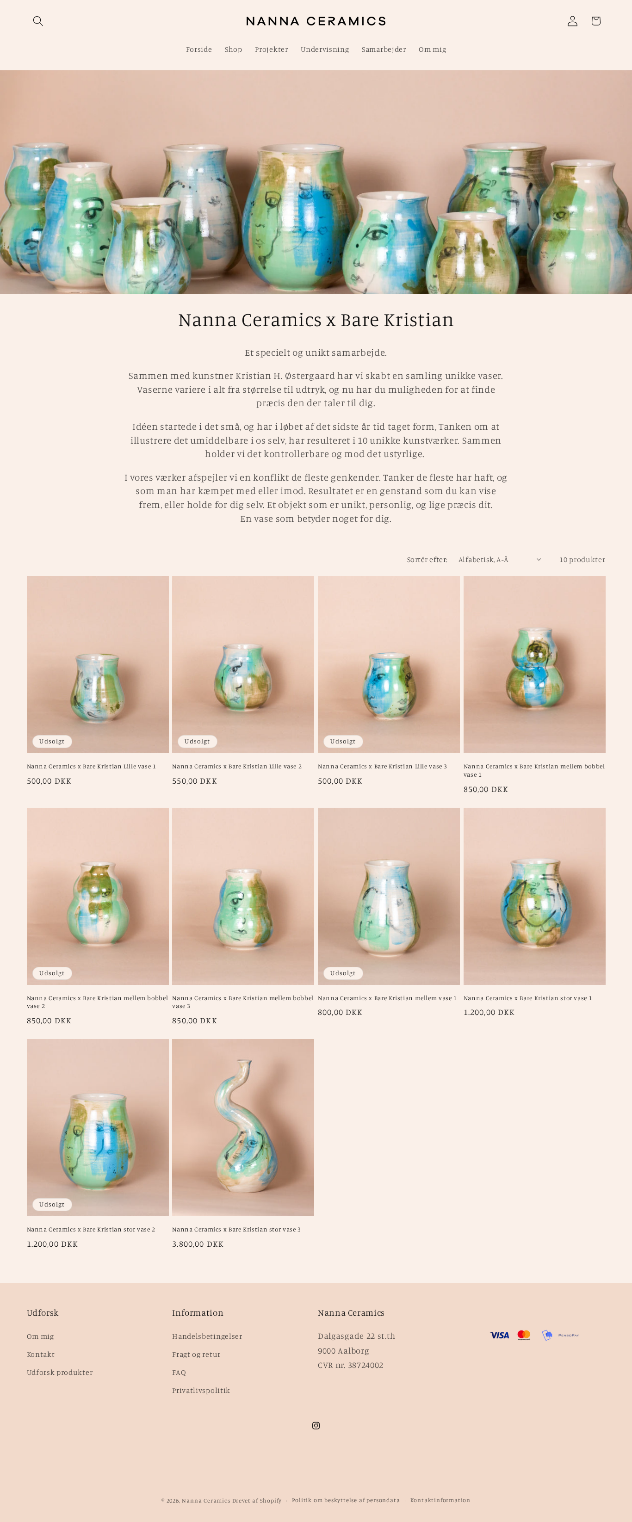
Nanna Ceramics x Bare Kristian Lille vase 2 (237, 766)
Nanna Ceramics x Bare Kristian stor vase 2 (91, 1229)
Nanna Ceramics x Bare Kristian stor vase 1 (528, 998)
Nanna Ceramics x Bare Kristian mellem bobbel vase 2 (97, 1002)
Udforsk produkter (60, 1372)
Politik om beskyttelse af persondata (346, 1500)
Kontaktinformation (440, 1500)
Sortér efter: (427, 559)
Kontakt (41, 1354)
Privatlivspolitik (201, 1390)
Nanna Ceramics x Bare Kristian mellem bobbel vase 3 (243, 1002)
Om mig (40, 1336)
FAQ (179, 1372)
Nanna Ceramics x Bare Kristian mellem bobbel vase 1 (534, 770)
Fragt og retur (196, 1354)
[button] (38, 21)
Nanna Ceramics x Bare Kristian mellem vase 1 (387, 998)
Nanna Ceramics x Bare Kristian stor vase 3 (236, 1229)
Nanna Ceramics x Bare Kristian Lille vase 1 (91, 766)
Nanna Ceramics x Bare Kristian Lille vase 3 (382, 766)
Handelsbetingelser (207, 1336)
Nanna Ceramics (206, 1500)
